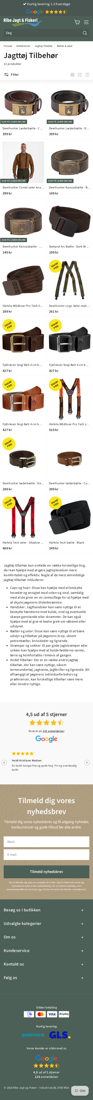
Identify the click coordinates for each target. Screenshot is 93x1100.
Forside (8, 46)
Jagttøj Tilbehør (44, 46)
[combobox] (46, 33)
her (40, 889)
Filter (14, 74)
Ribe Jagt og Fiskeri (25, 1088)
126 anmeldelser (53, 731)
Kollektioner (23, 46)
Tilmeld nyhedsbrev (46, 871)
